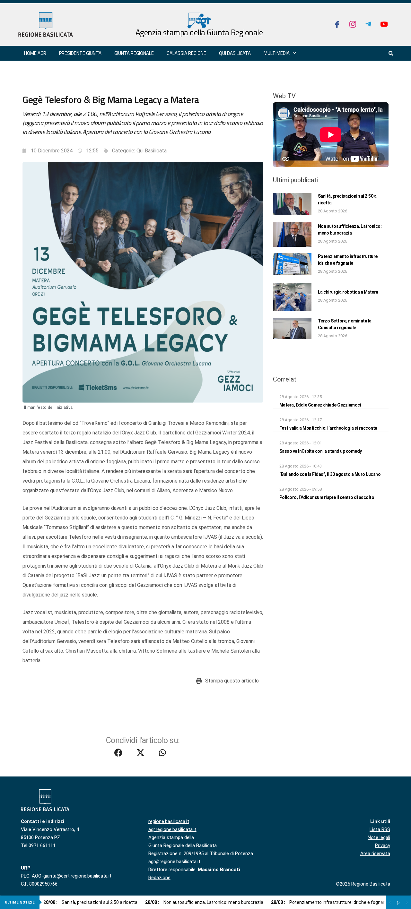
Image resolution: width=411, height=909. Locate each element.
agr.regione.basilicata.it (172, 829)
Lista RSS (380, 829)
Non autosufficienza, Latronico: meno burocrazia (204, 902)
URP (26, 868)
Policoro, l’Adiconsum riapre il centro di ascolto (326, 497)
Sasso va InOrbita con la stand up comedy (320, 451)
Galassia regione (186, 53)
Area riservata (375, 853)
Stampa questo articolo (232, 681)
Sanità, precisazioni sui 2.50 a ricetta (90, 902)
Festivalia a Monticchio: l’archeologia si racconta (328, 428)
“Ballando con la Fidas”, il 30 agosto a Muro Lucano (330, 474)
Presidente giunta (80, 53)
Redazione (159, 877)
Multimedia (277, 53)
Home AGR (35, 53)
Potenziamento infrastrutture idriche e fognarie (329, 902)
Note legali (379, 837)
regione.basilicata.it (168, 821)
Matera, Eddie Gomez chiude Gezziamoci (320, 404)
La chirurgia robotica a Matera (348, 292)
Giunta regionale (134, 53)
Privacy (382, 845)
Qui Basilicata (235, 53)
